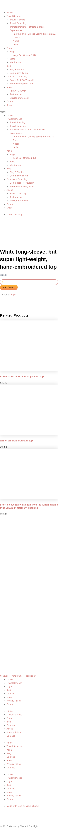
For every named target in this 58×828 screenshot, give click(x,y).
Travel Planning (17, 19)
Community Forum (19, 73)
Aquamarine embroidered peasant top (22, 376)
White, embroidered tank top (16, 440)
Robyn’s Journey (18, 90)
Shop (9, 105)
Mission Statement (19, 98)
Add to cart (8, 287)
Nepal (16, 41)
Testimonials (16, 94)
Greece (16, 37)
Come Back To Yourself (22, 80)
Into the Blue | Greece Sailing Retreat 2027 (35, 33)
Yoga (9, 48)
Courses (10, 693)
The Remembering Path (21, 83)
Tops (13, 294)
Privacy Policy (13, 700)
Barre (12, 58)
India (15, 44)
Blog (8, 65)
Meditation (15, 62)
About (9, 87)
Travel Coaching (18, 23)
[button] (29, 111)
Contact (10, 101)
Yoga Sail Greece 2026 (25, 55)
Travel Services (14, 16)
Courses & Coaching (16, 76)
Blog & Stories (17, 69)
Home (9, 12)
